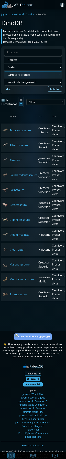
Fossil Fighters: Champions (33, 433)
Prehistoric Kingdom (33, 426)
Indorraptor (17, 249)
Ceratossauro (18, 205)
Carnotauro (17, 190)
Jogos (4, 14)
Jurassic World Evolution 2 (33, 404)
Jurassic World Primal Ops (33, 415)
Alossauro (16, 160)
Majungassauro (20, 264)
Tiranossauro (18, 294)
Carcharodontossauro (23, 175)
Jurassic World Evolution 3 (33, 401)
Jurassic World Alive (33, 394)
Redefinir (54, 89)
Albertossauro (19, 145)
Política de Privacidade (33, 445)
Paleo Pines (33, 429)
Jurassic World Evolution (22, 14)
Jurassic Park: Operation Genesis (33, 422)
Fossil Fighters (33, 436)
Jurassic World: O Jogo (33, 397)
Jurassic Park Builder (33, 419)
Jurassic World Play (33, 411)
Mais (8, 89)
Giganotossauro (20, 220)
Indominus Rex (19, 235)
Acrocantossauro (20, 130)
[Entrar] (62, 4)
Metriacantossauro (22, 279)
